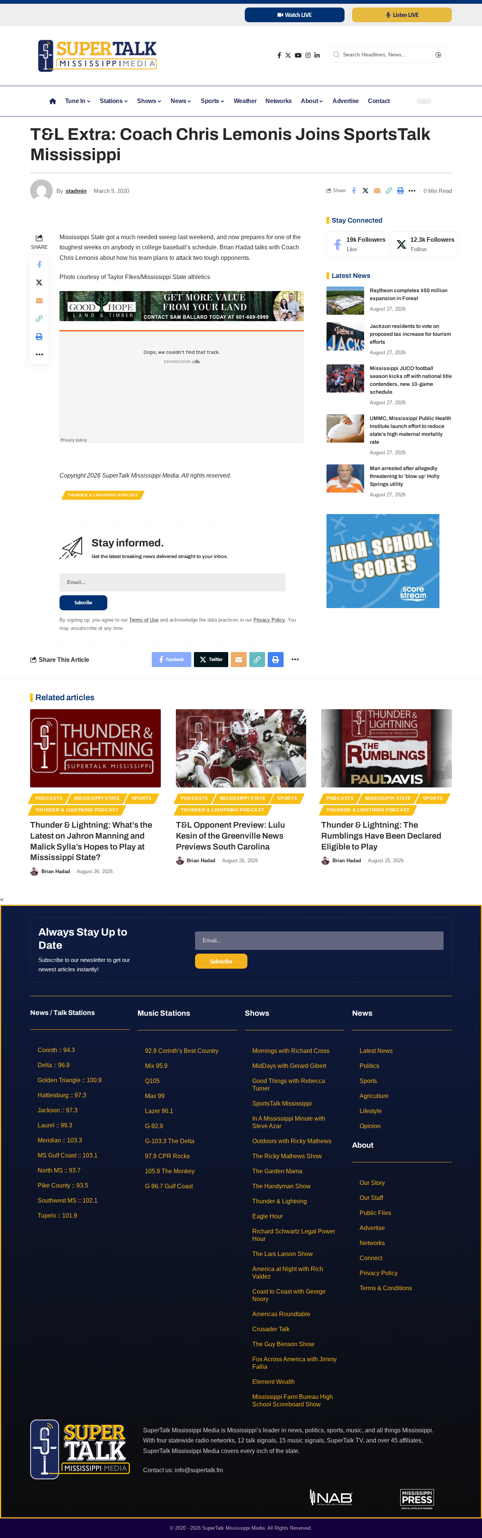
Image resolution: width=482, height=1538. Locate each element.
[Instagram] (308, 55)
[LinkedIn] (317, 55)
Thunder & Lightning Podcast (103, 495)
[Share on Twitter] (365, 191)
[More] (412, 191)
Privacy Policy (269, 620)
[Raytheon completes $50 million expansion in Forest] (345, 301)
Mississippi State (97, 798)
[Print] (400, 191)
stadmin (76, 191)
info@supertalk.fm (199, 1470)
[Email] (377, 191)
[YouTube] (298, 55)
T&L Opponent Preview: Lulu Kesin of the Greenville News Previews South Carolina (230, 836)
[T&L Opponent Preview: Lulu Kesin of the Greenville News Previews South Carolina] (241, 748)
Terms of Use (144, 620)
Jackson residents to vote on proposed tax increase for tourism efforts (410, 334)
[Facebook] (279, 55)
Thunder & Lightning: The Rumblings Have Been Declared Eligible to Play (381, 836)
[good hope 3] (181, 305)
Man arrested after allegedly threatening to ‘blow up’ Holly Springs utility (404, 476)
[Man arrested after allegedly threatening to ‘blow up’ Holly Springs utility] (345, 478)
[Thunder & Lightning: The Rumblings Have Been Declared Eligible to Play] (386, 748)
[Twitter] (288, 55)
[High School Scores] (382, 560)
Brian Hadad (55, 871)
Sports (142, 798)
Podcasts (49, 798)
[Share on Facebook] (353, 191)
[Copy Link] (388, 191)
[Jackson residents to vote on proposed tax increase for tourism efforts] (345, 336)
